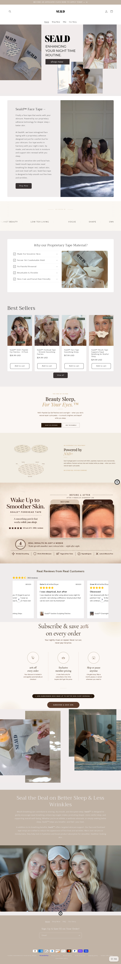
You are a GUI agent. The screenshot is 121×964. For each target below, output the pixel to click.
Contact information (107, 955)
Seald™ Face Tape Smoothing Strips (71, 351)
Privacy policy (55, 955)
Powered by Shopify (30, 955)
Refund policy (67, 955)
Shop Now (23, 186)
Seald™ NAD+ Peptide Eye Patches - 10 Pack (19, 351)
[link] (60, 613)
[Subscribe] (79, 935)
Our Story (72, 922)
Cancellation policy (62, 958)
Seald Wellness (18, 955)
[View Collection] (60, 59)
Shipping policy (93, 955)
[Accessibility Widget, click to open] (117, 482)
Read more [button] (65, 603)
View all (60, 375)
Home (47, 922)
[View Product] (60, 410)
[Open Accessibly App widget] (60, 913)
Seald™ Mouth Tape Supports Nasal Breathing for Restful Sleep (100, 353)
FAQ (64, 922)
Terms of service (80, 955)
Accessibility (44, 955)
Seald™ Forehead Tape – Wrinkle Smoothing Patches (46, 352)
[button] (10, 11)
